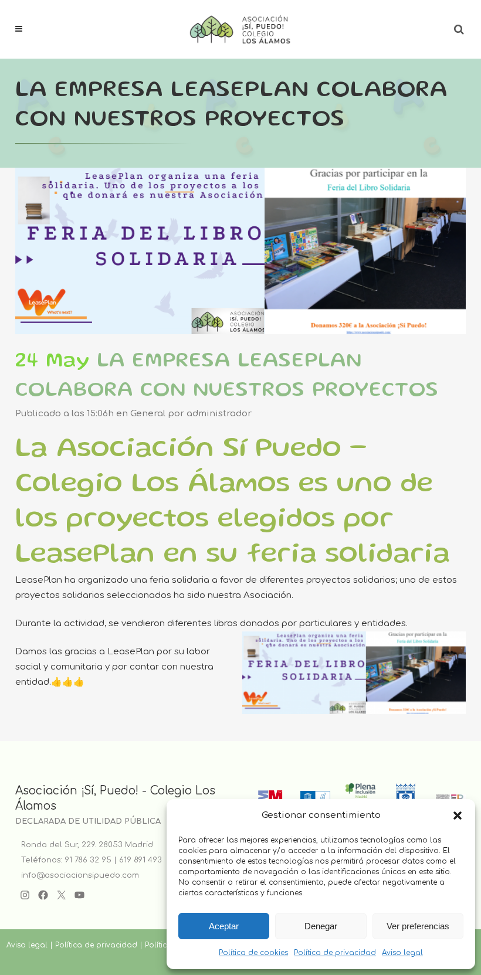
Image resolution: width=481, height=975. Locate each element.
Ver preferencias (418, 926)
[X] (61, 895)
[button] (457, 815)
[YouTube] (79, 895)
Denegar (320, 926)
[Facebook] (43, 895)
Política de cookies (253, 953)
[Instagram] (25, 895)
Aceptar (224, 926)
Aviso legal (402, 953)
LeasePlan (38, 580)
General (147, 414)
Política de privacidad (335, 953)
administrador (219, 414)
